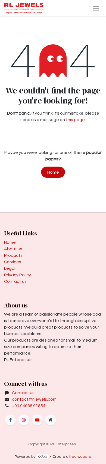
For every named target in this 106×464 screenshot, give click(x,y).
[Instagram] (23, 419)
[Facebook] (10, 419)
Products (13, 255)
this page (75, 120)
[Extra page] (50, 419)
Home (53, 172)
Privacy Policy (17, 275)
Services (12, 262)
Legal (9, 268)
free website (80, 457)
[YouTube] (37, 419)
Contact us (15, 281)
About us (13, 249)
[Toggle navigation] (96, 8)
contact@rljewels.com (34, 399)
